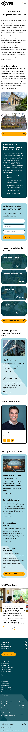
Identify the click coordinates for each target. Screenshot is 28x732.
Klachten (21, 710)
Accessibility (18, 723)
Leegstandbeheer (5, 703)
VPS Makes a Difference (7, 667)
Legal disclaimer (24, 723)
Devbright (20, 730)
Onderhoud (4, 705)
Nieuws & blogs (22, 705)
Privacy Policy (11, 723)
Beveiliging (3, 707)
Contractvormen (5, 665)
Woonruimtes (8, 675)
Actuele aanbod (5, 663)
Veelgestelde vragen (6, 671)
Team (20, 703)
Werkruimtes (7, 695)
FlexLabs (21, 714)
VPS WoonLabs (22, 712)
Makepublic (9, 730)
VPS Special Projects (6, 669)
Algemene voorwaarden (5, 723)
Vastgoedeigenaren (9, 715)
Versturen (7, 237)
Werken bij (21, 707)
